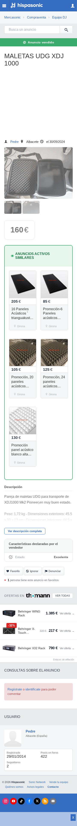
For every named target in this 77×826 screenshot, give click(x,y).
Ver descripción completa (25, 531)
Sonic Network (37, 782)
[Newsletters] (53, 801)
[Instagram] (5, 801)
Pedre (14, 142)
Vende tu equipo (58, 782)
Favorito (15, 571)
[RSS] (45, 801)
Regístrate (14, 689)
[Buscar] (66, 30)
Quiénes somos (14, 786)
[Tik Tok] (21, 801)
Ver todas (62, 595)
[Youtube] (13, 801)
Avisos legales (35, 786)
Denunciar (55, 571)
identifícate (32, 689)
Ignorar (34, 571)
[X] (37, 801)
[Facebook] (29, 801)
